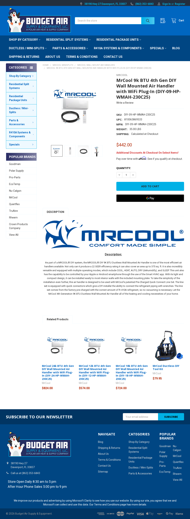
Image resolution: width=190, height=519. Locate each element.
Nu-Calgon (15, 190)
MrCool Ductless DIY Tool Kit (166, 367)
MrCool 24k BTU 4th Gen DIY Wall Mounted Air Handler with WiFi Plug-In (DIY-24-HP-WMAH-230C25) (58, 372)
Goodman (15, 164)
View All (13, 234)
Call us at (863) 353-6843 (25, 473)
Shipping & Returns (24, 57)
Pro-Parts (14, 177)
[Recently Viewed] (163, 20)
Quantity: (123, 168)
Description (55, 211)
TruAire (13, 210)
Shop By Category (23, 39)
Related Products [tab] (57, 319)
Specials (157, 48)
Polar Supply (16, 170)
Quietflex (14, 204)
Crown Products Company (18, 226)
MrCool (13, 197)
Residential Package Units (117, 39)
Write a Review (125, 102)
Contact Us (113, 57)
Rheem (13, 217)
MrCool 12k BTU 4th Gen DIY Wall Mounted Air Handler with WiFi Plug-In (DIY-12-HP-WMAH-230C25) (95, 372)
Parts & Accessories (69, 48)
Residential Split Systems (67, 39)
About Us (52, 57)
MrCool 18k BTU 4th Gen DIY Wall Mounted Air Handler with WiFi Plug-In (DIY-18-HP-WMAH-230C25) (132, 372)
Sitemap (103, 471)
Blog (176, 48)
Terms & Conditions (82, 57)
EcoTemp (14, 184)
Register (180, 3)
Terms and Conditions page (110, 504)
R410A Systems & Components (118, 48)
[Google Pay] (150, 198)
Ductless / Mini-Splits (26, 48)
